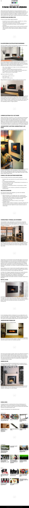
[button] (12, 2)
